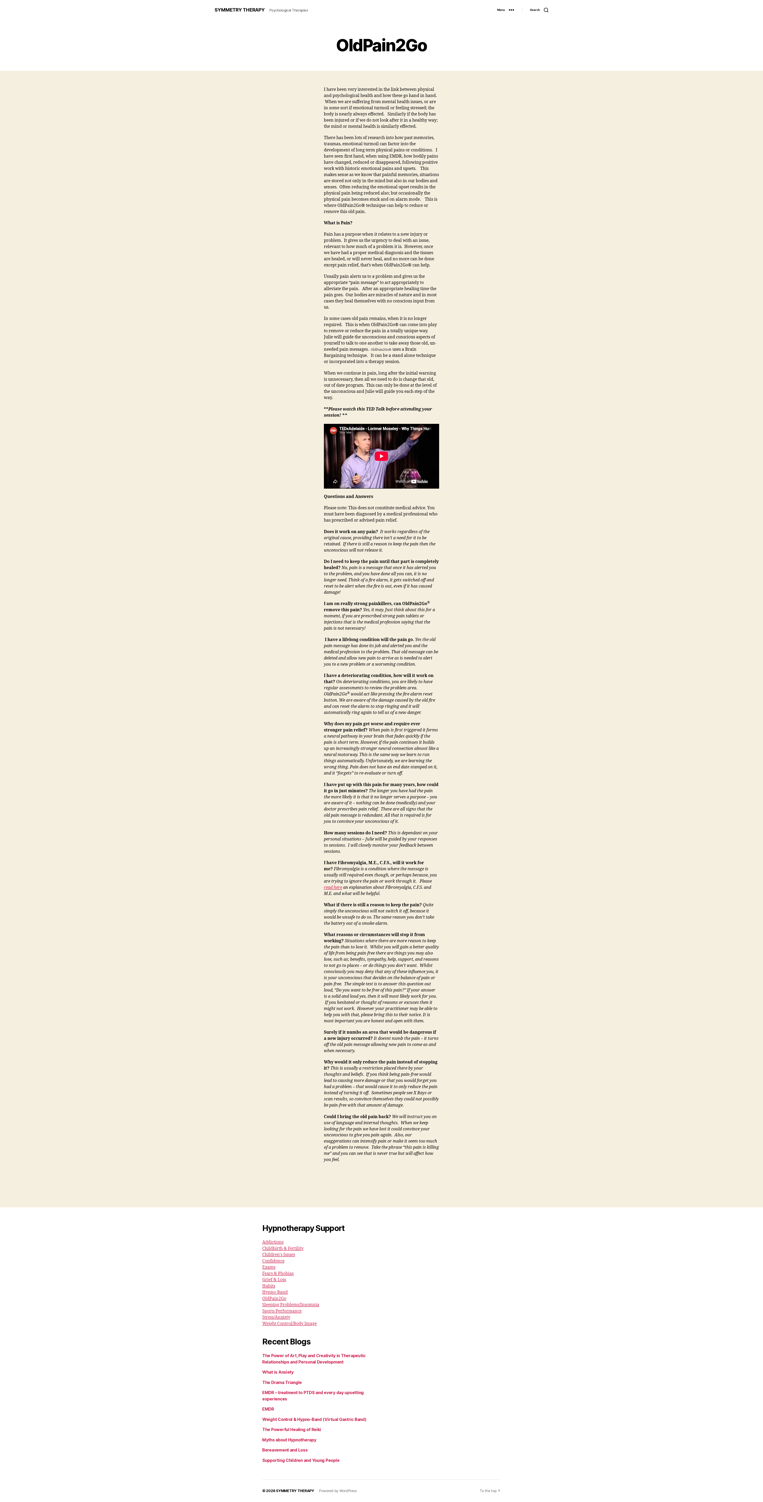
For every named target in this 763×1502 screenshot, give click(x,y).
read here (333, 887)
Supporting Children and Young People (300, 1460)
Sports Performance (282, 1311)
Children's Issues (278, 1254)
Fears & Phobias (278, 1273)
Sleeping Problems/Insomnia (290, 1304)
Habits (268, 1286)
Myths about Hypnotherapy (289, 1439)
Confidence (273, 1261)
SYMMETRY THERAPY (240, 10)
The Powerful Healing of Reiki (291, 1429)
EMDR (268, 1409)
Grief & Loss (274, 1279)
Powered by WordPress (338, 1491)
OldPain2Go (274, 1298)
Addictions (273, 1242)
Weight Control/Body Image (289, 1323)
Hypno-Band (275, 1292)
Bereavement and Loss (285, 1450)
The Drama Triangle (282, 1382)
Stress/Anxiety (276, 1317)
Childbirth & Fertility (283, 1248)
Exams (268, 1267)
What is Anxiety (278, 1372)
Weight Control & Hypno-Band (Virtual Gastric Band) (314, 1419)
